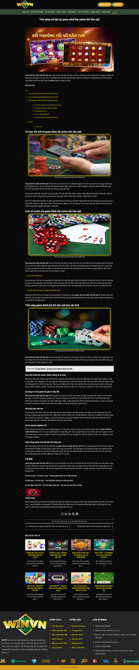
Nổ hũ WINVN (106, 12)
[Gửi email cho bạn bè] (69, 514)
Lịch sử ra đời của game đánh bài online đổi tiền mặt (43, 97)
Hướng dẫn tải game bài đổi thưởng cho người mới (94, 526)
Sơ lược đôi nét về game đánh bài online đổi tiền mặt (43, 94)
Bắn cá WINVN (61, 12)
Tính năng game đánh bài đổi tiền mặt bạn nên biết (43, 100)
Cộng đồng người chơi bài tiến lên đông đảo (47, 117)
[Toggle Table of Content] (26, 91)
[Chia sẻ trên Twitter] (66, 514)
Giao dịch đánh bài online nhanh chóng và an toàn (48, 105)
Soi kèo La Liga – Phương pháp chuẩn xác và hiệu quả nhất (58, 555)
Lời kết (30, 122)
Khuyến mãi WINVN (37, 12)
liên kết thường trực (82, 521)
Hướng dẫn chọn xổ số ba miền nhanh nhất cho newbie (35, 555)
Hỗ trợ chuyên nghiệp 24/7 (42, 114)
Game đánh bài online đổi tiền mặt (36, 184)
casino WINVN (95, 12)
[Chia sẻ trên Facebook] (62, 514)
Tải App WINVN (50, 12)
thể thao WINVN (83, 12)
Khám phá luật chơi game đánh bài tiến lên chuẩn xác (104, 588)
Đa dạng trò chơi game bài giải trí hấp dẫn (46, 108)
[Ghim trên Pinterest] (73, 514)
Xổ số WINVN (72, 12)
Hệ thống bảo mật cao (41, 111)
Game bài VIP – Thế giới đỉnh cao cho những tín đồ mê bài (58, 588)
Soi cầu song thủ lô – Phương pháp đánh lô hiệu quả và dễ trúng (81, 588)
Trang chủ (25, 12)
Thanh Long (39, 126)
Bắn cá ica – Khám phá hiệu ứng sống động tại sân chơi (35, 588)
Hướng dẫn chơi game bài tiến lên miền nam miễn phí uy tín (48, 526)
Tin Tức (114, 12)
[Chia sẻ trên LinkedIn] (77, 514)
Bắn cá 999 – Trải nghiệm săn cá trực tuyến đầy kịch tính (104, 555)
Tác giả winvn (57, 647)
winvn (52, 81)
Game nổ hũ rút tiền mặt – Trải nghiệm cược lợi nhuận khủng (81, 555)
